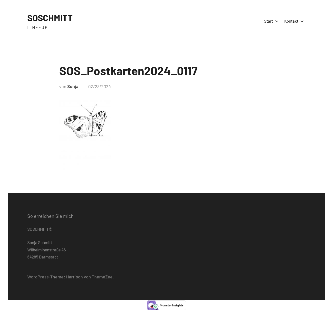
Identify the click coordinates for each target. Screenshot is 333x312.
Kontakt (291, 20)
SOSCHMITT (50, 17)
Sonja (72, 86)
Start (268, 20)
